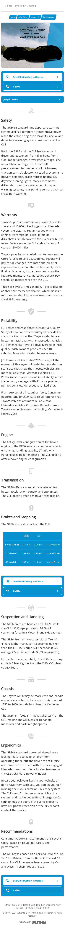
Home (12, 17)
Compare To (35, 17)
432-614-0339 (42, 907)
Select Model (23, 17)
